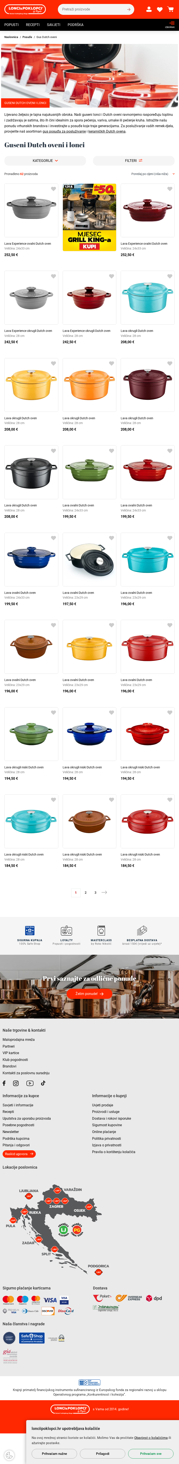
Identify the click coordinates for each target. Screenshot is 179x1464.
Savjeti (53, 25)
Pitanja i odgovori (16, 1145)
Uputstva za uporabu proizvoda (27, 1118)
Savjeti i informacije (18, 1105)
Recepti (33, 25)
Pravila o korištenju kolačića (113, 1152)
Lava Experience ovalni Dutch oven (27, 243)
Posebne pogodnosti (18, 1125)
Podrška (75, 25)
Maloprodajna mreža (19, 1040)
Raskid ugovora (16, 1154)
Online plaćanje (104, 1132)
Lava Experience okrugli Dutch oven (28, 331)
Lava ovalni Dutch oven (78, 505)
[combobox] (153, 174)
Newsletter (11, 1132)
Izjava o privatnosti (106, 1145)
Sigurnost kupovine (107, 1125)
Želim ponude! (87, 994)
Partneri (9, 1046)
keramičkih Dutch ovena (107, 131)
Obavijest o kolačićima (151, 1438)
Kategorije (43, 161)
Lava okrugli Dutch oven (137, 331)
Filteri (131, 161)
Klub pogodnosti (15, 1060)
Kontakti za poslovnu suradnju (26, 1073)
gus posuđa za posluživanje (64, 131)
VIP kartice (11, 1053)
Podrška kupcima (16, 1139)
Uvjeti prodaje (102, 1105)
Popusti (11, 25)
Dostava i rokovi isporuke (111, 1118)
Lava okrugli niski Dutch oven (24, 767)
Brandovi (9, 1066)
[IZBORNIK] (169, 23)
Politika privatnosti (106, 1139)
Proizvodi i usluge (105, 1112)
